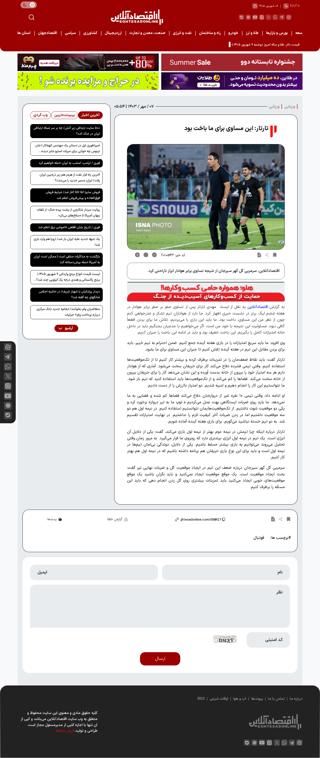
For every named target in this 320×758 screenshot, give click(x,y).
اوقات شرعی (219, 699)
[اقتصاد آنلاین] (136, 17)
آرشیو (68, 328)
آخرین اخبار (90, 115)
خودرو (233, 33)
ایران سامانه (64, 731)
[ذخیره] (274, 255)
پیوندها (257, 699)
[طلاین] (231, 81)
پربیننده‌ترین (64, 115)
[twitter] (268, 17)
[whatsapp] (275, 17)
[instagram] (261, 17)
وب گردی (40, 115)
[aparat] (289, 17)
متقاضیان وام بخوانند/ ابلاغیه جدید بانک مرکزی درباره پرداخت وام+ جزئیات (68, 312)
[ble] (241, 17)
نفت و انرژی (182, 33)
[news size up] (137, 255)
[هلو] (206, 291)
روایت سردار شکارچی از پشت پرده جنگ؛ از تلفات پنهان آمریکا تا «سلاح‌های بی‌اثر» (68, 212)
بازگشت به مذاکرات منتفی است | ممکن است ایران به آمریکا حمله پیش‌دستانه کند (67, 259)
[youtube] (255, 17)
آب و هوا (239, 699)
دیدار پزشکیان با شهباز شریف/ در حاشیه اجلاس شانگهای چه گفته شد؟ (69, 294)
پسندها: (51, 519)
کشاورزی (90, 33)
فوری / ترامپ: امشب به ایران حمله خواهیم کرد (69, 163)
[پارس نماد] (88, 81)
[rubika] (248, 17)
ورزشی (289, 107)
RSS (201, 699)
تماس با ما (276, 699)
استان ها (23, 33)
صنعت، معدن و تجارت (147, 33)
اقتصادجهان (47, 33)
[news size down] (155, 255)
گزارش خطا (114, 519)
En (292, 6)
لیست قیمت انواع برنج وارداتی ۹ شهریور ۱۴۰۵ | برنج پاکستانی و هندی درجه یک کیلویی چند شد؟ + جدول (67, 278)
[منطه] (88, 62)
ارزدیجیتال (113, 33)
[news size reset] (146, 255)
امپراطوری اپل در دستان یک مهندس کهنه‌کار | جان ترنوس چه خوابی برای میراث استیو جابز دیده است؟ (67, 149)
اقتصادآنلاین (258, 307)
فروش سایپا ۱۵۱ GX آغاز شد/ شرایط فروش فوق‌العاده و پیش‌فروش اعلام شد (73, 195)
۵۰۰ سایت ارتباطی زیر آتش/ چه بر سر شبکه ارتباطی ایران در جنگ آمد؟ (67, 131)
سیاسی (70, 33)
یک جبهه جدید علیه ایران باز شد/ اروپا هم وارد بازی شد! (67, 242)
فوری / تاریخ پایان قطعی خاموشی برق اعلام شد (69, 227)
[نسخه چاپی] (259, 255)
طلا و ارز (252, 33)
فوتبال (259, 538)
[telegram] (282, 17)
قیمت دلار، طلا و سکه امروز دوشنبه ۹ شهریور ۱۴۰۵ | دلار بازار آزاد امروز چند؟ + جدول (245, 44)
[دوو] (231, 62)
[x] (8, 376)
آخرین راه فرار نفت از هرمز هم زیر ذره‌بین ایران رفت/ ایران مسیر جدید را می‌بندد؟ (70, 177)
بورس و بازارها (277, 33)
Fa (298, 6)
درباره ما (296, 699)
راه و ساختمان (210, 33)
